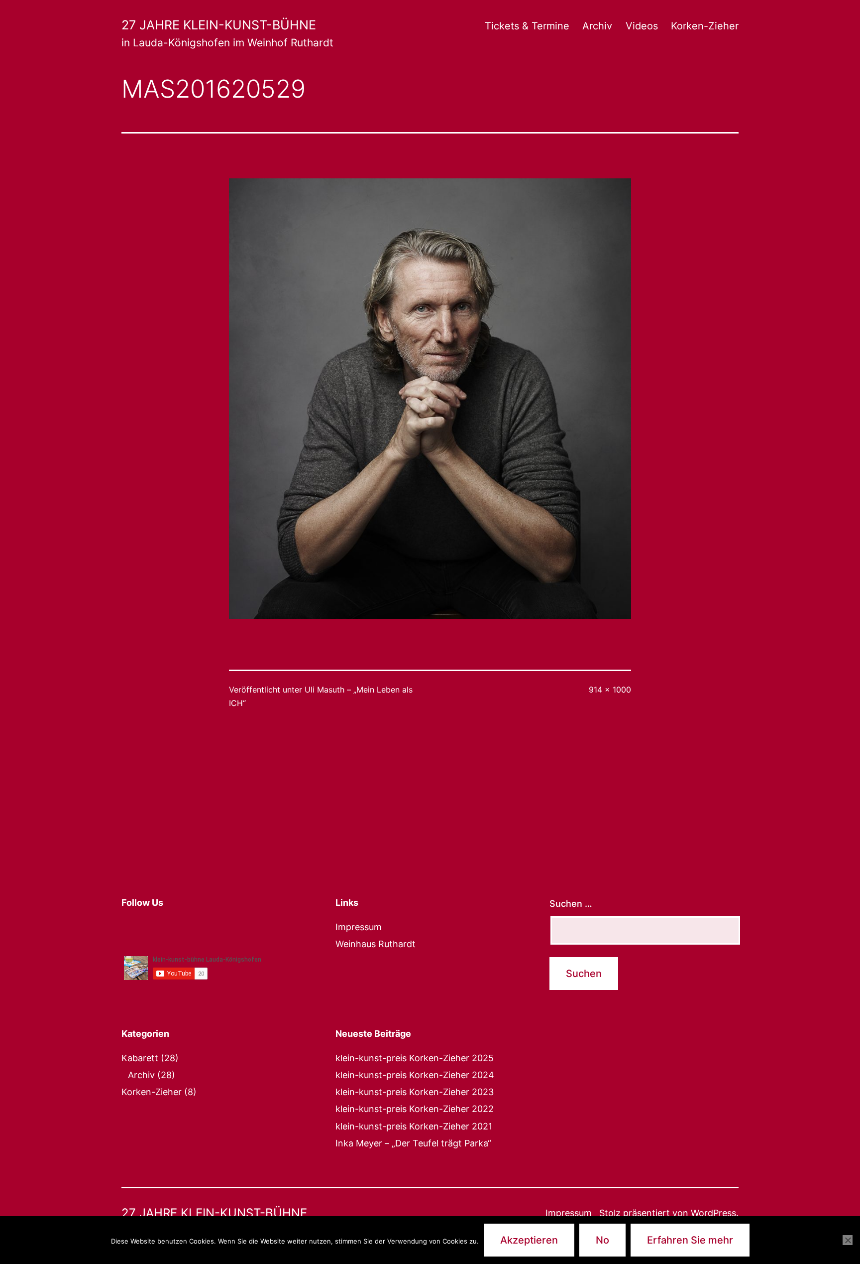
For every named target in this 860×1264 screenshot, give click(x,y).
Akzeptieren (529, 1240)
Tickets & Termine (527, 26)
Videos (642, 26)
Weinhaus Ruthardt (375, 944)
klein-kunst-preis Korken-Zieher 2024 (414, 1075)
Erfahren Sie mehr (690, 1240)
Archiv (597, 26)
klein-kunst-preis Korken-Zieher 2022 (414, 1109)
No (602, 1240)
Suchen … (570, 903)
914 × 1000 (610, 690)
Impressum (358, 927)
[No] (848, 1240)
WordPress (713, 1213)
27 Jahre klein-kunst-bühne (218, 24)
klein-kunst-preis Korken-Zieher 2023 (414, 1092)
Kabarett (139, 1058)
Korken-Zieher (705, 26)
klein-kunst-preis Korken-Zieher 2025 (414, 1058)
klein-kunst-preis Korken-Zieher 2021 (413, 1126)
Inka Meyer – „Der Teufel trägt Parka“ (413, 1143)
